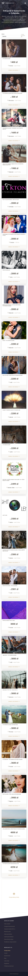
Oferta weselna (6, 270)
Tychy (11, 277)
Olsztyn (11, 65)
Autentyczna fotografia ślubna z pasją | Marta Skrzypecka (14, 551)
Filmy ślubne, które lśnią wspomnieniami (12, 794)
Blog (5, 958)
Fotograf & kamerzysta (9, 926)
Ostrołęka (11, 206)
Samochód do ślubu (8, 939)
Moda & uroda (7, 931)
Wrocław (11, 731)
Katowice (11, 697)
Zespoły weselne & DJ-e (9, 929)
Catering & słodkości (8, 936)
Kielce (11, 522)
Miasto (3, 34)
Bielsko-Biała (11, 487)
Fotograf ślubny (6, 58)
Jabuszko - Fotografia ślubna (9, 655)
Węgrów (11, 801)
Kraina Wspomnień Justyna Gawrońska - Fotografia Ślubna (12, 305)
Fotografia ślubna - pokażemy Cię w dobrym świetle (13, 129)
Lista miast (6, 960)
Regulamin (6, 963)
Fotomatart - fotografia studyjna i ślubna (12, 759)
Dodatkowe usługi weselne (10, 941)
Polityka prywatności (9, 966)
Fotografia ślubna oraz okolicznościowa (12, 93)
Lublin (11, 452)
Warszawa (11, 100)
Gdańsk (11, 417)
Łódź (11, 382)
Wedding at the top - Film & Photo (10, 689)
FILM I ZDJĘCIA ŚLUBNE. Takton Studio (11, 199)
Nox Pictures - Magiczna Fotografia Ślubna (12, 375)
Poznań (11, 627)
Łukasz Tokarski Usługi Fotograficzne (11, 410)
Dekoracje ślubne (8, 934)
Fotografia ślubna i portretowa (10, 724)
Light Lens (5, 515)
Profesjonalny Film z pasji (9, 620)
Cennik (5, 953)
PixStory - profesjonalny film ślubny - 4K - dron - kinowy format (14, 480)
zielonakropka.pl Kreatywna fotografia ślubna (14, 828)
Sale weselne (7, 923)
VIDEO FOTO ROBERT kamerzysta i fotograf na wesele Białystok (13, 164)
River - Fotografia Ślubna (8, 340)
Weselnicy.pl (15, 973)
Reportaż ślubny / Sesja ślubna (10, 585)
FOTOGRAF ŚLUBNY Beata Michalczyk (11, 863)
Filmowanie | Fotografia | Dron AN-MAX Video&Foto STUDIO (14, 235)
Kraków (11, 558)
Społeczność (7, 955)
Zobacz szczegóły (13, 70)
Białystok (11, 172)
